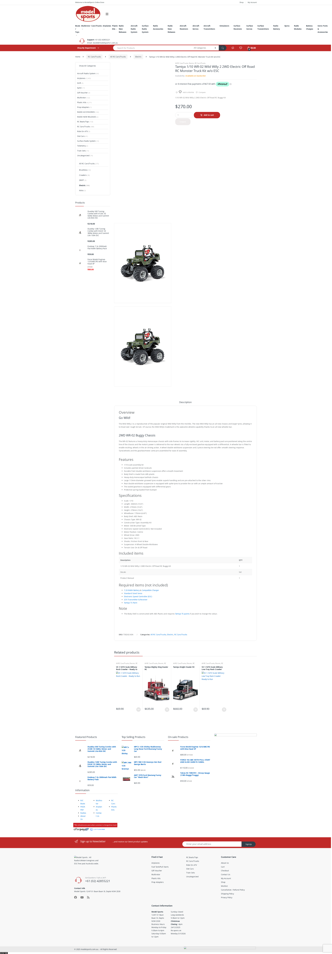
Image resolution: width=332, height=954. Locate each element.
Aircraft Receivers (184, 27)
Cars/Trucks (96, 26)
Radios (83, 813)
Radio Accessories (158, 27)
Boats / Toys (77, 29)
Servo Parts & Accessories (323, 29)
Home (77, 56)
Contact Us (225, 874)
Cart (222, 867)
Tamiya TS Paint (130, 602)
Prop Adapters (84, 107)
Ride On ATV (83, 131)
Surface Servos (249, 27)
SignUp (248, 844)
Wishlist (224, 886)
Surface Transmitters (263, 27)
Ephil (81, 88)
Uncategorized (85, 155)
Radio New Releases (122, 29)
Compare (202, 92)
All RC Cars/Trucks (118, 56)
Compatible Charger (150, 590)
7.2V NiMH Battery (132, 590)
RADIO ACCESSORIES (88, 112)
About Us (225, 863)
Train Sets (83, 150)
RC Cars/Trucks (94, 56)
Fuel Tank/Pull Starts (160, 867)
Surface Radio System (145, 29)
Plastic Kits (115, 27)
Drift (80, 83)
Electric (138, 56)
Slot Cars (82, 136)
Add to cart (209, 115)
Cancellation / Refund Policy (233, 890)
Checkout (225, 870)
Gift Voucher (83, 92)
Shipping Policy (227, 893)
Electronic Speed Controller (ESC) (138, 596)
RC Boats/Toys (85, 121)
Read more (138, 709)
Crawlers (84, 175)
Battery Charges (309, 27)
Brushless (85, 170)
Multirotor (85, 26)
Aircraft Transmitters (209, 27)
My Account (252, 2)
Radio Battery (276, 27)
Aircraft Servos (196, 27)
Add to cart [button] (167, 709)
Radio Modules (298, 27)
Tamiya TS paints (182, 613)
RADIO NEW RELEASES (87, 117)
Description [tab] (185, 402)
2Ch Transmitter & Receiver (135, 599)
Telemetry (82, 146)
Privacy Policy (226, 897)
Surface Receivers (238, 27)
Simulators (224, 26)
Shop (241, 2)
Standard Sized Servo (133, 593)
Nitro (82, 190)
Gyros (286, 26)
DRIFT (82, 180)
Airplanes (107, 26)
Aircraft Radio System (134, 29)
